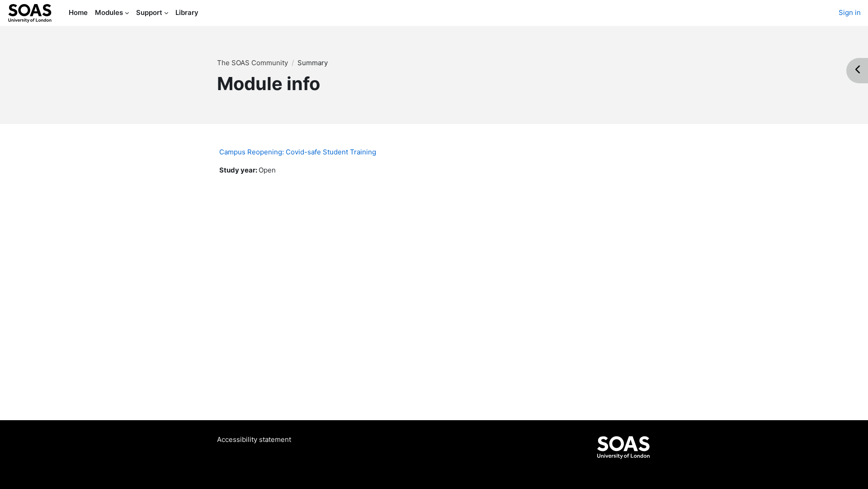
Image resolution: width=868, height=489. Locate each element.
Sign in (850, 12)
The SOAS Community (252, 62)
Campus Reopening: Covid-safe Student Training (297, 152)
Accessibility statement (254, 439)
